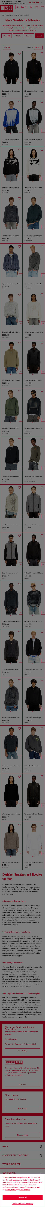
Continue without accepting (22, 1203)
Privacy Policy (10, 1190)
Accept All (23, 1197)
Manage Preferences (26, 1187)
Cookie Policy (24, 1190)
